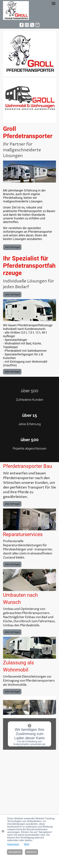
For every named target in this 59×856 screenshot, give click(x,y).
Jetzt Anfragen (12, 247)
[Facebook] (22, 25)
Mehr (26, 844)
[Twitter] (32, 25)
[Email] (37, 25)
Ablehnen (31, 852)
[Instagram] (27, 25)
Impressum (13, 844)
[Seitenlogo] (16, 10)
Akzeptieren (14, 852)
